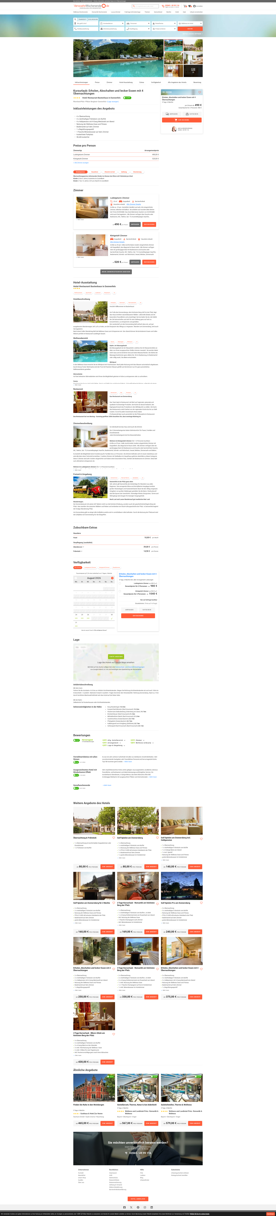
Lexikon (142, 1175)
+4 (114, 292)
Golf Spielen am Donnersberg (130, 838)
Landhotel (97, 292)
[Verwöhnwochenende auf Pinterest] (138, 1207)
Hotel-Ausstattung (126, 82)
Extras (142, 82)
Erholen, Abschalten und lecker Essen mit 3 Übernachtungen (179, 969)
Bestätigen (270, 1214)
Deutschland (158, 12)
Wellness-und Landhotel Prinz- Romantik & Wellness (141, 1112)
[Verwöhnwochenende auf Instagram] (144, 1207)
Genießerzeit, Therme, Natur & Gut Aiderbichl (137, 1105)
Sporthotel (88, 292)
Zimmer (109, 82)
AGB (110, 1175)
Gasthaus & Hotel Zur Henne (91, 1114)
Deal (184, 12)
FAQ (141, 1173)
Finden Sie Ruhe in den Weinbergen (88, 1105)
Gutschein (147, 610)
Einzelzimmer (116, 567)
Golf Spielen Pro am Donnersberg (175, 903)
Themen (147, 12)
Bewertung (197, 82)
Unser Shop (82, 1178)
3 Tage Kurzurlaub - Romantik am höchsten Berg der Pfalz (136, 969)
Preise (97, 82)
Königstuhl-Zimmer (80, 159)
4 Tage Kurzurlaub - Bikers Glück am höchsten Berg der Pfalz (89, 1034)
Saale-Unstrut (90, 1117)
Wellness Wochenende (80, 12)
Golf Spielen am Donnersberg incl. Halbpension (176, 839)
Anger (134, 1117)
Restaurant (114, 392)
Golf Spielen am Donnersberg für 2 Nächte (91, 903)
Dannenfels (102, 101)
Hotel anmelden (138, 1199)
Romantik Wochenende (99, 12)
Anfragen (135, 224)
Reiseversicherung (115, 1182)
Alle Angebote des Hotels (177, 82)
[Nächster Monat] (112, 578)
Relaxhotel (107, 292)
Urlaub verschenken (196, 12)
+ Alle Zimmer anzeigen (81, 163)
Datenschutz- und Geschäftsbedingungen (129, 667)
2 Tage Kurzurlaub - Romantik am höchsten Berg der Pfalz (136, 904)
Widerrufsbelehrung (115, 1187)
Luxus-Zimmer (115, 12)
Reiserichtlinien (114, 1180)
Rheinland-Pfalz (78, 101)
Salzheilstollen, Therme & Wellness (176, 1105)
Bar (121, 392)
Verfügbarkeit (156, 82)
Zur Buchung (149, 224)
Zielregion (93, 19)
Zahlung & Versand (115, 1185)
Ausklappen (124, 740)
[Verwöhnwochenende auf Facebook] (124, 1207)
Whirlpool (129, 342)
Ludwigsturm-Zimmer (81, 155)
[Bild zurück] (77, 58)
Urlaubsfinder (144, 1180)
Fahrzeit (82, 19)
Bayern (119, 1117)
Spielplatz (135, 478)
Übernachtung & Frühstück (84, 838)
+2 (135, 392)
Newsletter (81, 1175)
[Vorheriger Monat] (75, 578)
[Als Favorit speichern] (199, 92)
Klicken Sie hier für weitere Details (199, 1214)
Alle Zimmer (77, 567)
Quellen (80, 1180)
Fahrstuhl (122, 302)
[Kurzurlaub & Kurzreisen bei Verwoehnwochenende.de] (91, 6)
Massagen (120, 342)
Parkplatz (113, 302)
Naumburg (100, 1117)
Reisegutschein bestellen (179, 1175)
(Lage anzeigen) (113, 101)
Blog (141, 1178)
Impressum (113, 1173)
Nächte (168, 12)
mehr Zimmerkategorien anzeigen (116, 272)
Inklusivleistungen (81, 82)
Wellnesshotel (78, 292)
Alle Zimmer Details (134, 204)
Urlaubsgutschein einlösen (180, 1173)
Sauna (112, 342)
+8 (140, 302)
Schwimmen (114, 478)
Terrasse (128, 392)
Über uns (81, 1182)
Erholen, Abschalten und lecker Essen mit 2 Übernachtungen (92, 969)
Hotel (177, 12)
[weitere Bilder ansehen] (173, 58)
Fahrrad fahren (125, 478)
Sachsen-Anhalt (79, 1117)
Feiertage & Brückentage (132, 12)
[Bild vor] (160, 58)
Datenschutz (113, 1178)
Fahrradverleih (132, 302)
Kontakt (81, 1173)
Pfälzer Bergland (91, 101)
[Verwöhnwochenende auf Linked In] (151, 1207)
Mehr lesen (128, 761)
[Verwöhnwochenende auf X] (131, 1207)
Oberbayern (127, 1117)
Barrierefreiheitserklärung (117, 1189)
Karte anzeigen (116, 656)
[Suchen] (134, 6)
